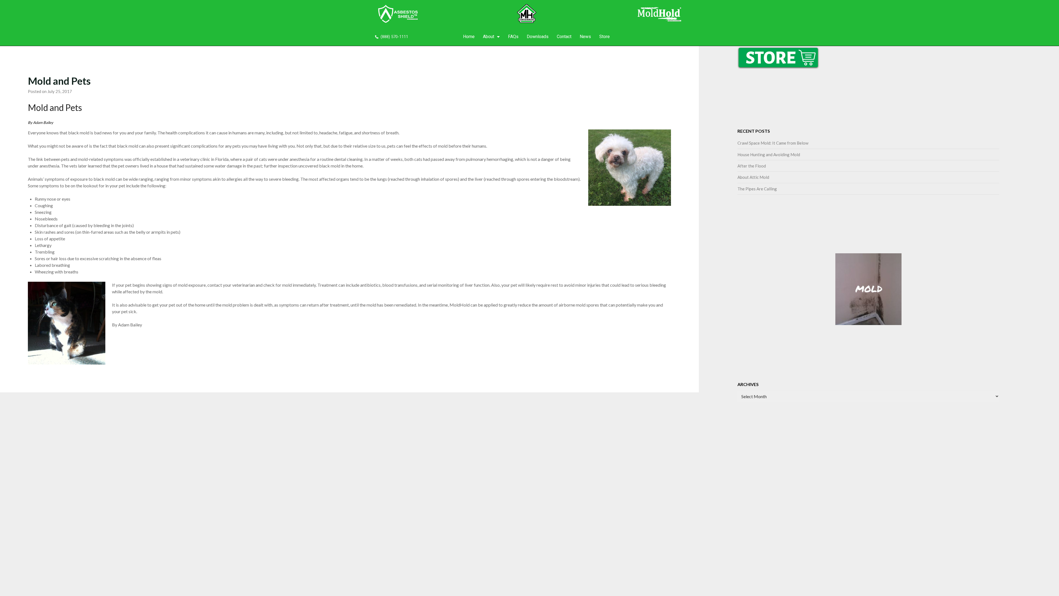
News (585, 36)
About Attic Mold (753, 177)
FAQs (513, 36)
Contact (564, 36)
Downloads (538, 36)
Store (604, 36)
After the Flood (751, 165)
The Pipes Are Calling (757, 188)
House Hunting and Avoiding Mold (768, 154)
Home (469, 36)
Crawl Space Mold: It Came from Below (772, 142)
